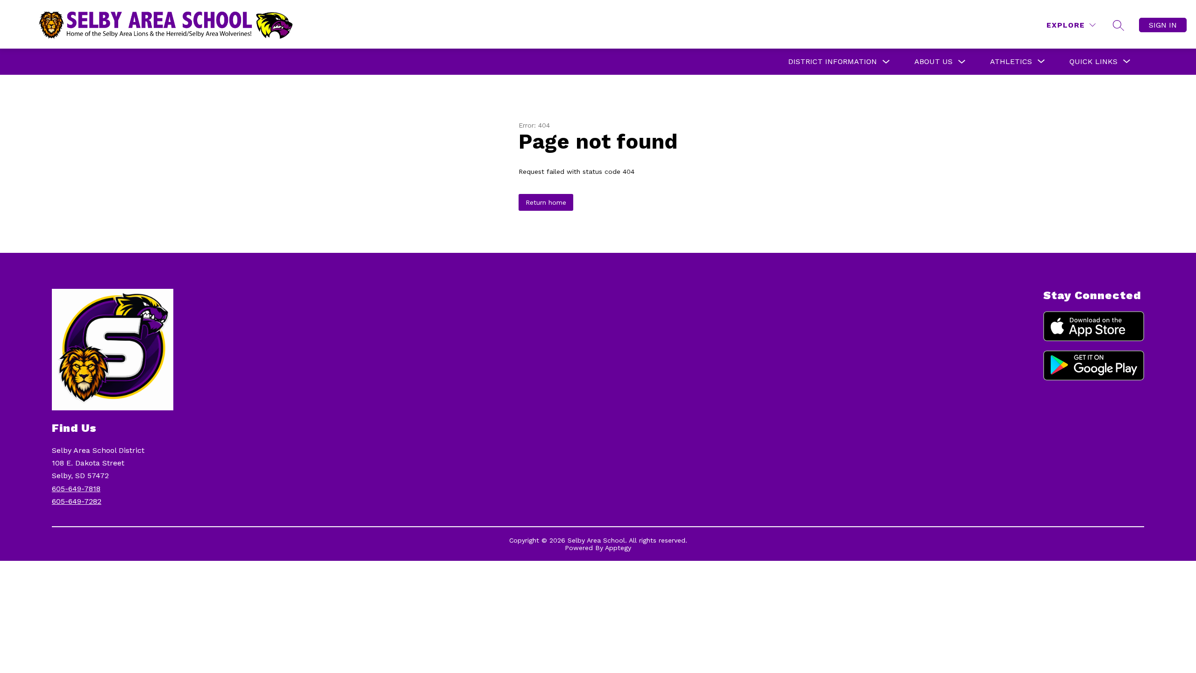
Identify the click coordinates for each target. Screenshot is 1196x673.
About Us (933, 61)
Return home (546, 202)
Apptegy (618, 547)
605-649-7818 (76, 488)
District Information (832, 61)
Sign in (1163, 25)
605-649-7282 (76, 501)
